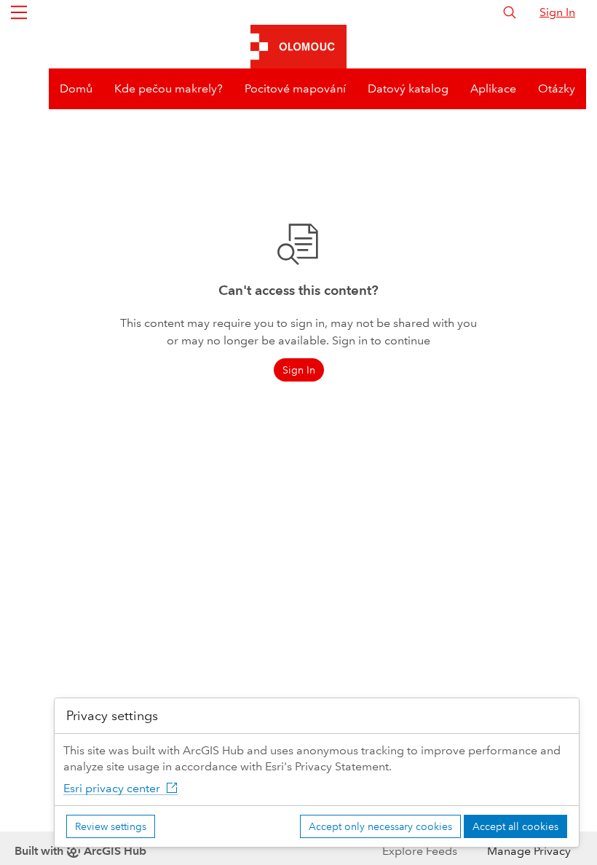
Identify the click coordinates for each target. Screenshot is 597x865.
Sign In (557, 12)
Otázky (556, 88)
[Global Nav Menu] (19, 12)
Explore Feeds (419, 851)
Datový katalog (408, 88)
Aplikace (493, 88)
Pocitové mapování (295, 88)
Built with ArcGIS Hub (80, 851)
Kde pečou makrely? (168, 88)
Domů (76, 88)
